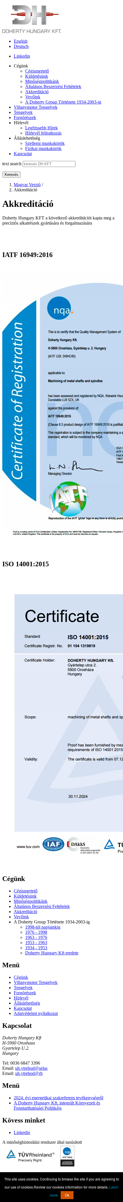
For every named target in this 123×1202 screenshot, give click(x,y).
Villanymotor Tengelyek (35, 107)
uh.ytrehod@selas (31, 1068)
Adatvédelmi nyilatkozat (36, 1013)
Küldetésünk (36, 76)
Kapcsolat (23, 153)
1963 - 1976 (36, 937)
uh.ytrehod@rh (29, 1073)
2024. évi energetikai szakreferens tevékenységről (58, 1097)
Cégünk (21, 977)
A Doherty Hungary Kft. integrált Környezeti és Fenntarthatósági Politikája (57, 1105)
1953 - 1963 (36, 942)
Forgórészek (25, 117)
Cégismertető (37, 71)
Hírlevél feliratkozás (43, 133)
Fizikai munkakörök (43, 148)
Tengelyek (23, 112)
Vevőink (32, 96)
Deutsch (21, 46)
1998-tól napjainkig (42, 927)
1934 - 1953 (36, 947)
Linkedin (22, 56)
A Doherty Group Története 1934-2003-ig (63, 102)
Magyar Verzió (27, 184)
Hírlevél (21, 997)
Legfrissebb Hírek (41, 127)
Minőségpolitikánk (42, 81)
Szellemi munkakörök (45, 143)
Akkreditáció (37, 91)
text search (11, 163)
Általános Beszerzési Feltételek (53, 86)
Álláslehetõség (27, 1003)
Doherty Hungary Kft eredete (51, 952)
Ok (67, 1195)
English (20, 41)
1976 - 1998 (36, 932)
